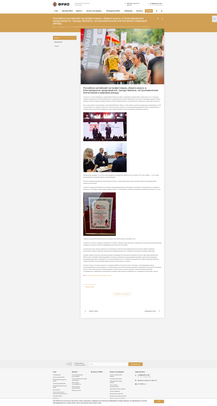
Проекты (79, 11)
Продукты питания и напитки (118, 396)
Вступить (149, 11)
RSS (162, 18)
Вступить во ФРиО (97, 372)
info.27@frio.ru (142, 384)
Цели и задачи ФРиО (59, 377)
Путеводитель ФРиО (113, 11)
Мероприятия (58, 42)
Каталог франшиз (115, 391)
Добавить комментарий (122, 294)
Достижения (56, 389)
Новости (57, 38)
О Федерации (57, 375)
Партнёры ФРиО (57, 396)
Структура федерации (59, 383)
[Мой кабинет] (156, 10)
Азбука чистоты (76, 390)
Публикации (128, 11)
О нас (56, 11)
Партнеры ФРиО (67, 11)
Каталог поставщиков (94, 11)
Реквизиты (56, 398)
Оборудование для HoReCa (117, 398)
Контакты (139, 11)
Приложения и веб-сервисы (117, 389)
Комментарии (89, 287)
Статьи (56, 46)
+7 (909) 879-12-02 (156, 3)
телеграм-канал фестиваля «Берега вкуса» (99, 275)
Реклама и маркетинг (116, 378)
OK (159, 401)
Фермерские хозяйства (116, 393)
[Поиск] (161, 10)
